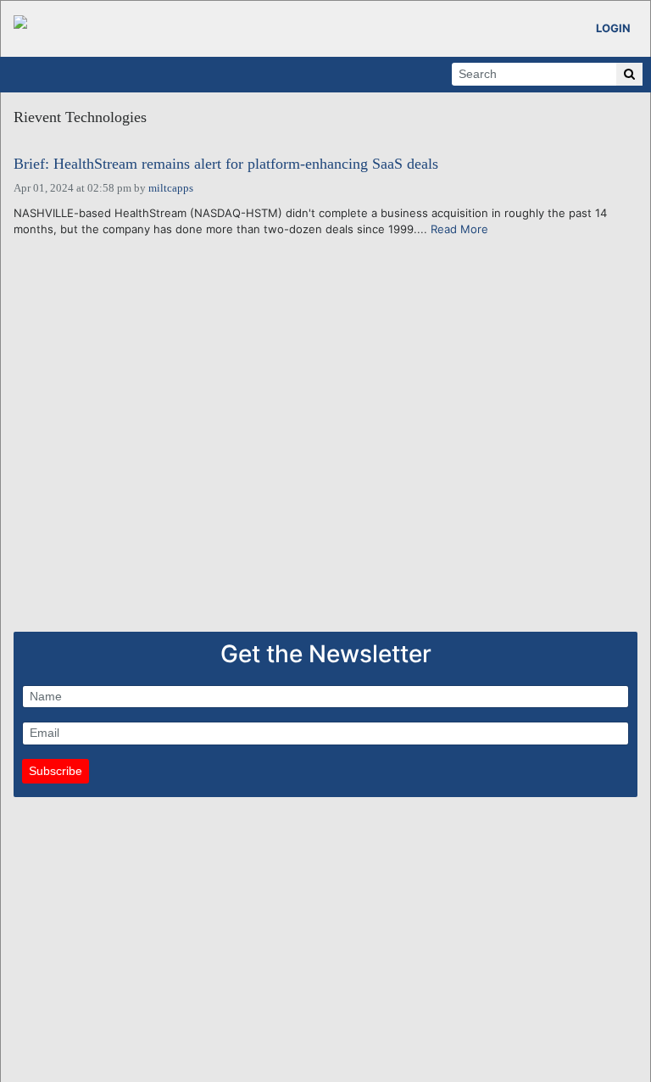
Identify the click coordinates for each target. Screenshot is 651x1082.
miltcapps (170, 187)
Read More (459, 229)
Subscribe (55, 771)
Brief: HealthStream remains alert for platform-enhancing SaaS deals (226, 164)
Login (613, 28)
